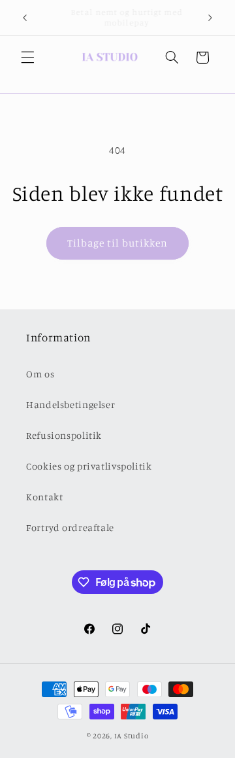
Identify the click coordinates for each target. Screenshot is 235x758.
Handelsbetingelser (70, 404)
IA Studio (131, 735)
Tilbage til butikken (117, 243)
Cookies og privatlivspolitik (89, 466)
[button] (27, 58)
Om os (40, 373)
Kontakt (44, 496)
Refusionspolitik (64, 435)
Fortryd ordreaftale (70, 527)
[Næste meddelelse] (210, 17)
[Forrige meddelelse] (24, 17)
